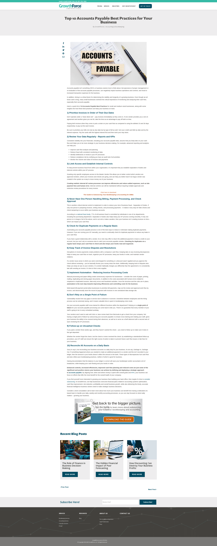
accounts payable (75, 372)
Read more (70, 474)
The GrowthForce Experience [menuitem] (106, 519)
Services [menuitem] (106, 6)
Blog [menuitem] (80, 518)
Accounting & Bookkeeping (115, 27)
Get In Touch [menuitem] (145, 6)
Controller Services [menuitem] (63, 523)
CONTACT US (125, 513)
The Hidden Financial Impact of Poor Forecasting (107, 466)
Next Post (152, 489)
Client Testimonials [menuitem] (104, 521)
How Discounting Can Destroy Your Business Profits (140, 466)
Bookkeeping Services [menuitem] (64, 518)
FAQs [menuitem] (101, 524)
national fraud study (83, 214)
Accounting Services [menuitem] (63, 521)
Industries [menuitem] (115, 6)
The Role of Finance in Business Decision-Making (73, 466)
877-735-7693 (82, 1)
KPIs (133, 372)
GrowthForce (99, 27)
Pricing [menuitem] (99, 6)
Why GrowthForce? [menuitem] (129, 6)
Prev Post (65, 487)
